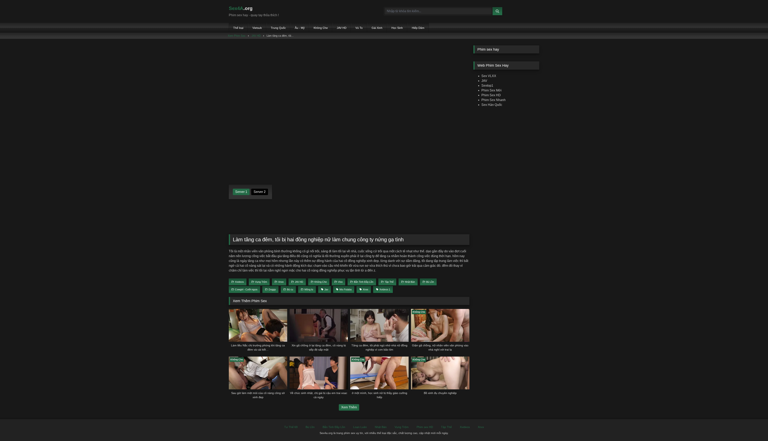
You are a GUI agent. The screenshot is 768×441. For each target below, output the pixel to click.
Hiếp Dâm (418, 27)
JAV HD (341, 27)
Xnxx (481, 427)
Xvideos (465, 427)
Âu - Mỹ (300, 27)
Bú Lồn (310, 427)
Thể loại (238, 27)
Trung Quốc (278, 27)
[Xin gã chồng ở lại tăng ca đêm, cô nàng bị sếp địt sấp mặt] (319, 325)
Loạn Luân (360, 427)
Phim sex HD (425, 427)
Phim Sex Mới (491, 90)
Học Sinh (397, 27)
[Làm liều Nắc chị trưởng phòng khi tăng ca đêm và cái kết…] (258, 325)
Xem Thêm (349, 407)
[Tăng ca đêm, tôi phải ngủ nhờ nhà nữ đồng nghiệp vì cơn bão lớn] (379, 325)
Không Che (321, 27)
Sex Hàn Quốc (491, 104)
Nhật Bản (381, 427)
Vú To (359, 27)
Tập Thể (446, 427)
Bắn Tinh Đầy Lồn (334, 427)
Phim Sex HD (491, 95)
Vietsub (257, 27)
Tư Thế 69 (291, 427)
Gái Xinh (377, 27)
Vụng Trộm (402, 427)
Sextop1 (487, 85)
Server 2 (260, 191)
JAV (484, 80)
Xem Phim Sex (236, 35)
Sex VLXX (488, 76)
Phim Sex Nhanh (493, 100)
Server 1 (241, 191)
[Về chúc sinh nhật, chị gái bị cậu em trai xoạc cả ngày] (319, 373)
